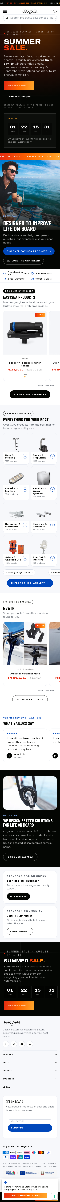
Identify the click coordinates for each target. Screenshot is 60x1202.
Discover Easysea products (27, 251)
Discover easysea (20, 857)
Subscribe (17, 1127)
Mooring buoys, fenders (19, 572)
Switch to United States (26, 1195)
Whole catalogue (19, 96)
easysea (25, 358)
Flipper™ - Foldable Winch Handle (25, 364)
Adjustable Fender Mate (25, 673)
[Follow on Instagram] (14, 1044)
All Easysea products (30, 394)
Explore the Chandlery (23, 260)
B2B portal (18, 896)
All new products (30, 699)
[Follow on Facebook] (6, 1044)
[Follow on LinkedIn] (30, 1044)
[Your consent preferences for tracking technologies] (54, 1196)
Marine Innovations (25, 669)
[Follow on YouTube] (22, 1044)
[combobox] (33, 17)
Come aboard (20, 931)
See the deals (19, 85)
